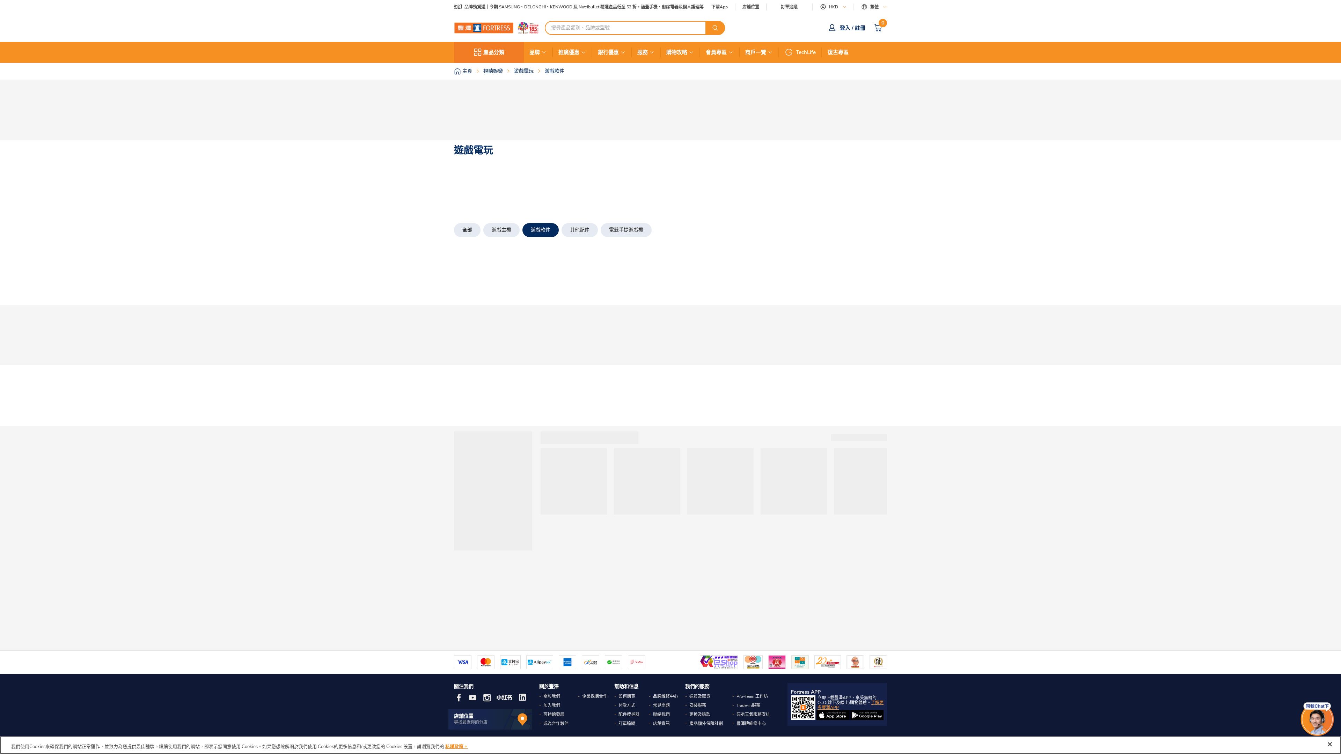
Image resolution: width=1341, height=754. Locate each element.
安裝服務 (697, 705)
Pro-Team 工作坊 (752, 696)
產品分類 (493, 52)
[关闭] (1330, 744)
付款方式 (626, 705)
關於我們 (551, 696)
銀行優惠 (608, 52)
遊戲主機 (501, 230)
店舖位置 (750, 7)
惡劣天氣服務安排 (753, 714)
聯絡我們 (661, 714)
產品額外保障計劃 (706, 723)
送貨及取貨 (699, 696)
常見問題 (661, 705)
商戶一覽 (755, 52)
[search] (715, 28)
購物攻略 (676, 52)
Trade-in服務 (748, 705)
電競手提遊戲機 (626, 230)
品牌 (534, 52)
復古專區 (838, 52)
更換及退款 (699, 714)
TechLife (806, 52)
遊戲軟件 (540, 230)
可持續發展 (553, 714)
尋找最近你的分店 (471, 722)
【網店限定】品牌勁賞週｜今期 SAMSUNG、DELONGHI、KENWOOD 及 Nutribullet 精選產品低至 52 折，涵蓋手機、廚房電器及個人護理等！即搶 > (570, 7)
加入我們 (551, 705)
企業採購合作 (594, 696)
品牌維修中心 (665, 696)
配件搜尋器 (628, 714)
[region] (670, 745)
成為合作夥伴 (556, 723)
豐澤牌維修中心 (751, 723)
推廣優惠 (568, 52)
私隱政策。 (456, 747)
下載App (719, 7)
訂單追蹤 (789, 7)
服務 (642, 52)
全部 (467, 230)
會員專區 (716, 52)
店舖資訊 (661, 723)
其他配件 (579, 230)
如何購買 (626, 696)
